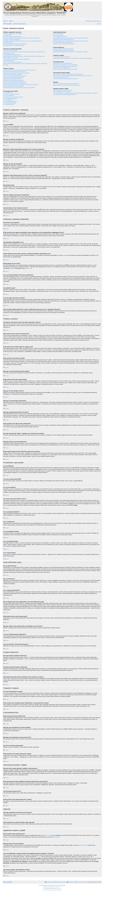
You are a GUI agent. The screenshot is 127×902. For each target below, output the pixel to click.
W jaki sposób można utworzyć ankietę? (12, 74)
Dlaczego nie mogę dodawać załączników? (13, 80)
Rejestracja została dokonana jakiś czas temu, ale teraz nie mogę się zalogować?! (22, 41)
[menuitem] (11, 21)
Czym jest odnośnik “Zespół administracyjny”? (64, 43)
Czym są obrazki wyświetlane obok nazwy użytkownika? (16, 59)
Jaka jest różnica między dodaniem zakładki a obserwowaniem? (68, 74)
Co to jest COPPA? (7, 35)
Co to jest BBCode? (8, 92)
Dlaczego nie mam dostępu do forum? (12, 78)
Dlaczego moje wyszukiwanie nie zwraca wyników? (65, 64)
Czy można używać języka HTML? (11, 94)
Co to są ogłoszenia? (8, 100)
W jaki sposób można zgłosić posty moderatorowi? (15, 83)
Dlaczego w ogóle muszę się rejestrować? (13, 33)
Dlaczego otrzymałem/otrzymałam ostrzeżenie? (14, 81)
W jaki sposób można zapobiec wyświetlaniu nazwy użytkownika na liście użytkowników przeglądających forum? (23, 52)
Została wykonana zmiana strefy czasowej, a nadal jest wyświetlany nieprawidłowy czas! (24, 56)
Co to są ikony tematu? (8, 104)
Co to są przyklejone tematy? (10, 101)
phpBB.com (28, 268)
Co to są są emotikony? (8, 95)
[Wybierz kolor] (98, 24)
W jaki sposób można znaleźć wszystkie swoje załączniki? (66, 85)
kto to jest (38, 856)
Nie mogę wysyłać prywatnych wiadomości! (63, 48)
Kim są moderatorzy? (58, 35)
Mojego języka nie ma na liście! (10, 57)
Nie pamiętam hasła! (8, 42)
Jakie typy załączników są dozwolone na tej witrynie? (65, 83)
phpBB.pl (12, 268)
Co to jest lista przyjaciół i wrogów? (61, 56)
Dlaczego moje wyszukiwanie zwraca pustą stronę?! (65, 66)
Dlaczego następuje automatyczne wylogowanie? (15, 43)
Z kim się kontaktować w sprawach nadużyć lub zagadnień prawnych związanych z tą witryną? (75, 93)
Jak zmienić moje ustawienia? (10, 50)
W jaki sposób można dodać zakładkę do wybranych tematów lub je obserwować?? (72, 75)
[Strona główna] (38, 7)
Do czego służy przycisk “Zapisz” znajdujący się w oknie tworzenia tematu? (20, 84)
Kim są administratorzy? (58, 33)
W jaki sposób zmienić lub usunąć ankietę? (13, 77)
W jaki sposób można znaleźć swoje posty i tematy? (65, 69)
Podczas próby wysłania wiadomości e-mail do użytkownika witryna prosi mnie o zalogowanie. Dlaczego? (25, 64)
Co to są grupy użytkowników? (60, 36)
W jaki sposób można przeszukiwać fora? (62, 63)
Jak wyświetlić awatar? (8, 60)
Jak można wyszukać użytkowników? (61, 67)
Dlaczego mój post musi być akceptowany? (13, 86)
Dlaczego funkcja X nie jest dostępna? (62, 91)
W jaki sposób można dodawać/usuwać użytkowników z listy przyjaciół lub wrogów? (72, 58)
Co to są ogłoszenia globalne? (10, 98)
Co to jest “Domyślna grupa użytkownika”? (63, 42)
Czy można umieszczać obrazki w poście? (13, 97)
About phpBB (56, 837)
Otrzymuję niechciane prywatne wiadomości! (63, 50)
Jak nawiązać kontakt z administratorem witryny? (64, 94)
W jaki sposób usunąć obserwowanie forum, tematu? (65, 78)
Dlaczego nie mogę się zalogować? (11, 39)
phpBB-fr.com (58, 886)
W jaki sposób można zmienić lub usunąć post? (14, 71)
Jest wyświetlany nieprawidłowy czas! (12, 54)
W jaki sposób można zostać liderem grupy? (63, 39)
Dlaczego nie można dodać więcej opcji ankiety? (14, 76)
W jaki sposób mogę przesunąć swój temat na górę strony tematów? (19, 87)
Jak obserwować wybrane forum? (61, 77)
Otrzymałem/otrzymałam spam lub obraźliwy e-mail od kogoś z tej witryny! (70, 51)
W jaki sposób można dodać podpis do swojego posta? (16, 73)
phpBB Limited (47, 835)
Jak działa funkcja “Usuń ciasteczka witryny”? (13, 45)
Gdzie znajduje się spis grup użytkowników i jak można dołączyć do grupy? (70, 38)
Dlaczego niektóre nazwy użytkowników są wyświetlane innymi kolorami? (70, 41)
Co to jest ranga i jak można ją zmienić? (12, 62)
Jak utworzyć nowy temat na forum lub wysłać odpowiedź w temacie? (19, 70)
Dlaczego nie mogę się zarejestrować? (12, 36)
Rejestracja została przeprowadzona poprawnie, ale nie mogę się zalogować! (21, 38)
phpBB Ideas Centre (83, 845)
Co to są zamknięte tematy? (9, 103)
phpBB (49, 885)
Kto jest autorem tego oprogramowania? (62, 90)
